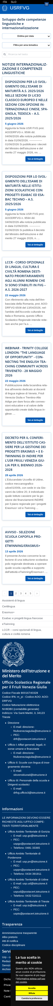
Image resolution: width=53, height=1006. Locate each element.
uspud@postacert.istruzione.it (31, 891)
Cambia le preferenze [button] (31, 998)
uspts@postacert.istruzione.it (30, 913)
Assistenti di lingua (13, 600)
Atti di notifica (10, 941)
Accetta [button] (31, 988)
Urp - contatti (10, 957)
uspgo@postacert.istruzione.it (31, 843)
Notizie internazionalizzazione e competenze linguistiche (24, 68)
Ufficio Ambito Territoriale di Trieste (28, 901)
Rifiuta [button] (32, 993)
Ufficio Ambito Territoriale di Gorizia (29, 831)
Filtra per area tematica (25, 45)
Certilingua (8, 606)
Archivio (7, 969)
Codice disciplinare (13, 945)
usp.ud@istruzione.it (34, 883)
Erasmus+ (8, 612)
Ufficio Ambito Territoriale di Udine (28, 879)
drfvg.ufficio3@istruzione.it (29, 792)
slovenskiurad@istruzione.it (30, 774)
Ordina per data (25, 36)
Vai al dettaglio (35, 159)
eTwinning (8, 623)
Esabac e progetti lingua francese (22, 618)
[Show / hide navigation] (47, 4)
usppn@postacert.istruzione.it (31, 869)
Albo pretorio (10, 937)
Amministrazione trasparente (19, 932)
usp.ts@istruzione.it (34, 905)
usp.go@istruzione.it (34, 835)
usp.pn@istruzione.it (34, 861)
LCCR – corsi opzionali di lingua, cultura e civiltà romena (22, 631)
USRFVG (19, 7)
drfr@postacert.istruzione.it (29, 738)
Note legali (10, 990)
